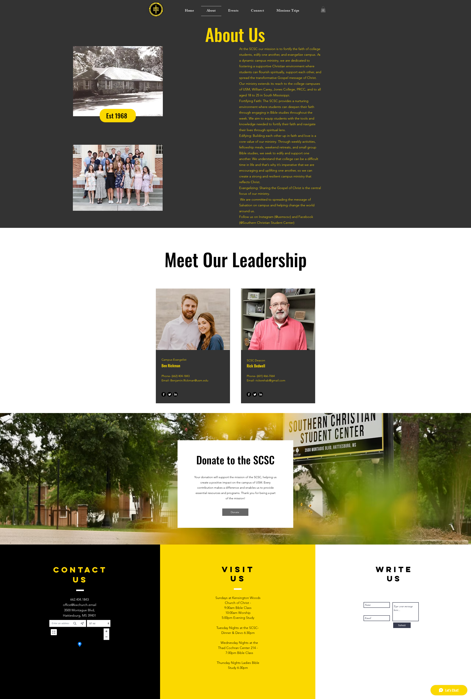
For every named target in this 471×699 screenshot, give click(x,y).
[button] (323, 9)
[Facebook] (163, 394)
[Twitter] (169, 394)
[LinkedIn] (175, 394)
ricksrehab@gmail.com (270, 380)
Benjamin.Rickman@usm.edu (189, 380)
